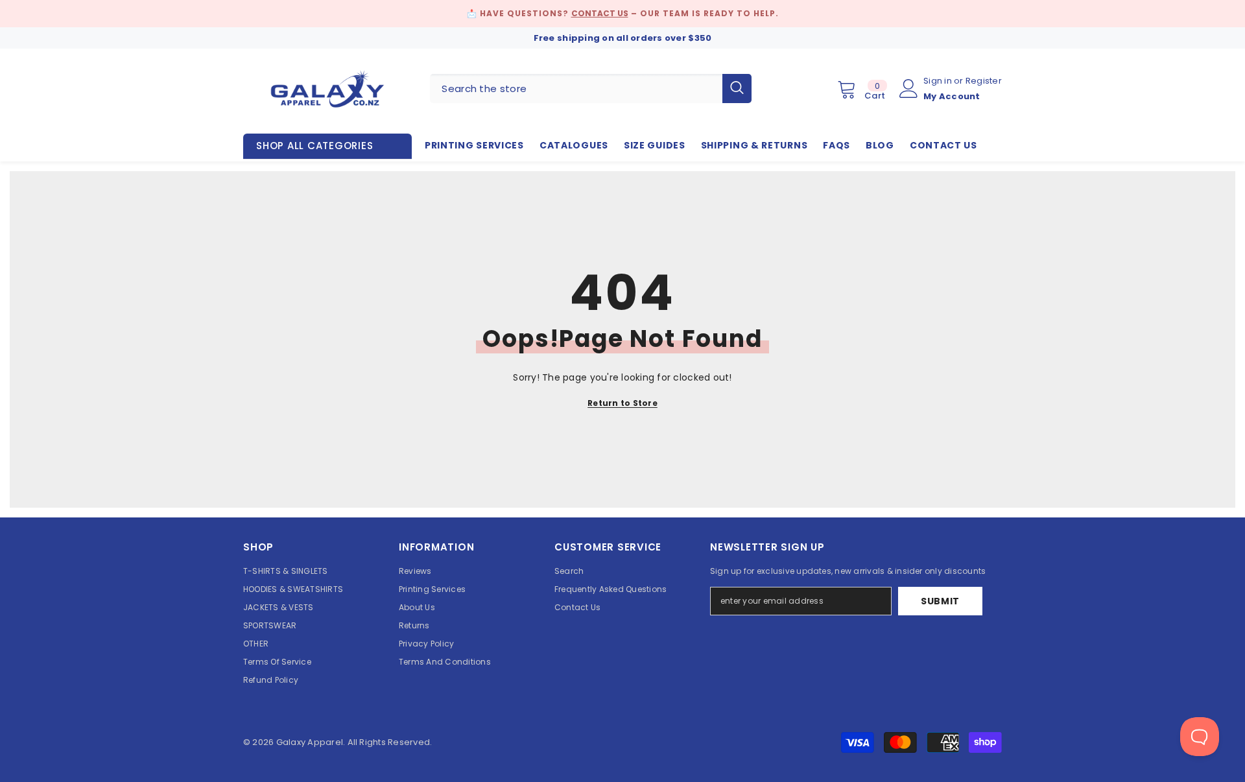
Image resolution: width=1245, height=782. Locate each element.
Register (984, 81)
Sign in (938, 81)
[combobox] (576, 88)
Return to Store (622, 403)
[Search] (591, 88)
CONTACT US (599, 13)
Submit (940, 601)
